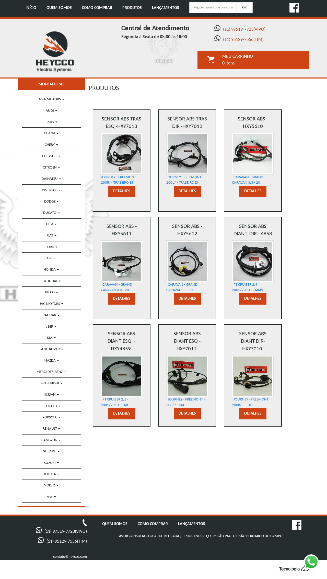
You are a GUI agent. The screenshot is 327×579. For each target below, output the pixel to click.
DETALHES (121, 191)
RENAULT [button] (50, 429)
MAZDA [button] (50, 361)
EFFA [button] (50, 224)
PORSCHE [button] (50, 417)
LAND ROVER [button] (50, 349)
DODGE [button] (50, 202)
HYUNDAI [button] (50, 281)
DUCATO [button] (50, 213)
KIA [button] (50, 338)
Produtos (132, 8)
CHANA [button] (50, 133)
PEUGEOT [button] (50, 406)
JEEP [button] (50, 327)
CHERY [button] (50, 145)
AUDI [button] (50, 111)
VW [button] (50, 497)
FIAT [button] (50, 236)
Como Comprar (97, 8)
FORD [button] (50, 247)
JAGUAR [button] (50, 315)
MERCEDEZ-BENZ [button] (50, 372)
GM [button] (50, 258)
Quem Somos (59, 8)
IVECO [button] (50, 292)
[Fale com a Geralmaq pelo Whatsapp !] (315, 565)
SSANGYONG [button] (50, 440)
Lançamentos (165, 8)
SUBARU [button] (50, 451)
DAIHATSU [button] (50, 179)
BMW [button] (50, 122)
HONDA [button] (50, 270)
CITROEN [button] (50, 168)
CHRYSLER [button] (50, 156)
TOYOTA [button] (50, 474)
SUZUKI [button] (50, 463)
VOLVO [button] (50, 485)
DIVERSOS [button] (50, 190)
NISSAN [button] (50, 395)
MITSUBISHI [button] (50, 383)
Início (31, 8)
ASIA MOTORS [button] (50, 99)
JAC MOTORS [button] (50, 304)
